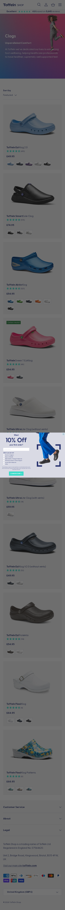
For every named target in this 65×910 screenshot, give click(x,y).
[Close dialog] (63, 434)
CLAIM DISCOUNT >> (16, 473)
